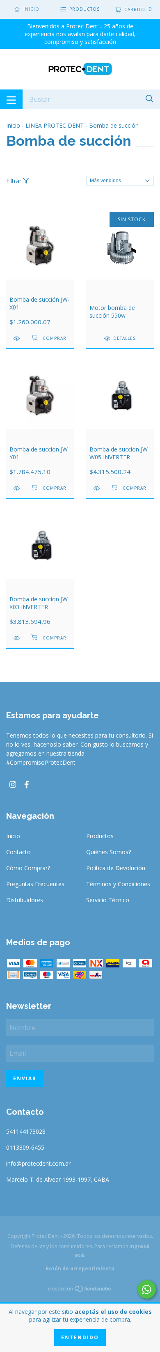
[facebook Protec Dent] (26, 784)
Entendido (80, 1337)
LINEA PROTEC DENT (54, 125)
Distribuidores (24, 900)
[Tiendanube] (80, 1290)
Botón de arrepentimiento (80, 1268)
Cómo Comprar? (28, 868)
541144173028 (26, 1131)
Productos (100, 836)
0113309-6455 (25, 1147)
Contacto (18, 852)
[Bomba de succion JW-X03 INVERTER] (17, 638)
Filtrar (14, 181)
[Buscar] (149, 99)
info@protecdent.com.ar (38, 1163)
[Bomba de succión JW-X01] (17, 338)
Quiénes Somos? (108, 852)
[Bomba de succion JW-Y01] (17, 488)
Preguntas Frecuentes (35, 884)
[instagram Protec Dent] (12, 784)
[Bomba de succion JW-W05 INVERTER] (97, 488)
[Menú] (11, 99)
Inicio (13, 125)
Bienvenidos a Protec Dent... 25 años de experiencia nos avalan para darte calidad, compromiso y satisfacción (80, 34)
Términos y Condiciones (118, 884)
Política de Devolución (115, 868)
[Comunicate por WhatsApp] (146, 1289)
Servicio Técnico (107, 900)
